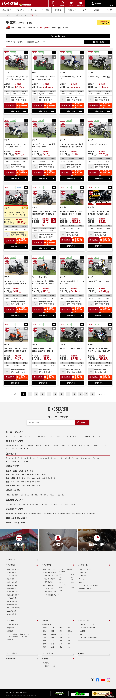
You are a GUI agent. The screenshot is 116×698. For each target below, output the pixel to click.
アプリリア (74, 577)
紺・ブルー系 (34, 458)
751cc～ (52, 495)
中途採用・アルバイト (50, 666)
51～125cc (15, 495)
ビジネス (103, 445)
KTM (74, 436)
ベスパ (87, 436)
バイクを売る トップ (50, 569)
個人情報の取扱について (20, 692)
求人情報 (109, 10)
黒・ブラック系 (11, 458)
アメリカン (65, 445)
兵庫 (27, 482)
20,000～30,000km (49, 513)
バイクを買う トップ (14, 569)
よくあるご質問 (48, 588)
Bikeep (81, 579)
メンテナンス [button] (83, 565)
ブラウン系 (96, 458)
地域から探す (24, 15)
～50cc (8, 495)
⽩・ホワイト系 (23, 458)
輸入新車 (16, 523)
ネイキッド (56, 445)
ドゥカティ (51, 436)
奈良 (33, 482)
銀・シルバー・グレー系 (59, 458)
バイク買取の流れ (49, 579)
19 (92, 394)
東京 (38, 474)
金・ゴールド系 (11, 461)
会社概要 (82, 631)
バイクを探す (11, 572)
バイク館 (8, 15)
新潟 (23, 478)
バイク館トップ (11, 559)
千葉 (33, 474)
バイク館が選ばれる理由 (87, 628)
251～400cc (34, 495)
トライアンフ (66, 436)
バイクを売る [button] (47, 565)
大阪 (22, 482)
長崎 (33, 485)
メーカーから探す (13, 575)
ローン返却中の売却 (49, 585)
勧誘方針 (8, 692)
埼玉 (27, 474)
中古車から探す (12, 598)
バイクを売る (19, 10)
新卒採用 (46, 663)
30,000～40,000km (64, 513)
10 (80, 394)
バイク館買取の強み (49, 572)
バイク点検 (83, 572)
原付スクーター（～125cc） (15, 445)
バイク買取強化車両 (49, 592)
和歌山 (39, 482)
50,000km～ (91, 513)
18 (86, 394)
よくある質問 (11, 614)
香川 (18, 485)
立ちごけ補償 (11, 611)
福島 (31, 471)
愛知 (48, 478)
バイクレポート (84, 10)
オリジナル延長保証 (13, 608)
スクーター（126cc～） (34, 445)
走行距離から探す (13, 595)
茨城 (12, 474)
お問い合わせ (11, 658)
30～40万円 (36, 504)
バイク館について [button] (84, 620)
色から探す (10, 579)
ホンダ (14, 436)
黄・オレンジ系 (85, 458)
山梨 (33, 478)
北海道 (20, 471)
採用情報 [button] (45, 658)
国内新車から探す (13, 601)
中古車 (23, 523)
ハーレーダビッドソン (39, 436)
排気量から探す (12, 585)
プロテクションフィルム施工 (88, 585)
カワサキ (27, 436)
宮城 (26, 471)
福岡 (28, 485)
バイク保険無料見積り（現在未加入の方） (19, 634)
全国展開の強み (48, 582)
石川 (28, 478)
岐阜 (38, 478)
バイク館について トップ (87, 624)
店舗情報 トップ (47, 624)
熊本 (38, 485)
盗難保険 (10, 639)
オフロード (95, 445)
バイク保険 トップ (13, 624)
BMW (59, 436)
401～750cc (44, 495)
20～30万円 (27, 504)
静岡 (43, 478)
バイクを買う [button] (11, 565)
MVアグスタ (74, 585)
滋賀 (12, 482)
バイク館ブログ (71, 10)
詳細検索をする (60, 36)
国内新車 (9, 523)
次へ (100, 394)
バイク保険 (45, 10)
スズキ (20, 436)
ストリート (47, 445)
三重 (54, 478)
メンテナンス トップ (86, 569)
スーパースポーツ (76, 445)
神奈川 (44, 474)
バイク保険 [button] (10, 620)
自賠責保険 (10, 628)
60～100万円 (65, 504)
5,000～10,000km (21, 513)
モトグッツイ (96, 436)
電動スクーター (24, 449)
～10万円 (9, 504)
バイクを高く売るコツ (50, 575)
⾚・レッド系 (44, 458)
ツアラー (87, 445)
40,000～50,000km (78, 513)
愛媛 (23, 485)
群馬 (22, 474)
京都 (17, 482)
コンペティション (11, 449)
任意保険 (10, 631)
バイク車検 (83, 575)
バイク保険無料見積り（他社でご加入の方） (19, 636)
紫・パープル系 (23, 461)
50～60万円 (55, 504)
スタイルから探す (13, 582)
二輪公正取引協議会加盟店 (88, 637)
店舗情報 (58, 10)
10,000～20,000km (35, 513)
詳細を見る (15, 111)
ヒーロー (81, 436)
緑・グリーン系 (74, 458)
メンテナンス (32, 10)
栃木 (17, 474)
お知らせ (97, 10)
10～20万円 (17, 504)
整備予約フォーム (85, 588)
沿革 (80, 634)
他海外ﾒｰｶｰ (74, 587)
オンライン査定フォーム (51, 595)
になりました (102, 23)
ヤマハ (8, 436)
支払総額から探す (13, 592)
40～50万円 (45, 504)
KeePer (81, 582)
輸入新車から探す (13, 604)
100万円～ (74, 504)
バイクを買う (6, 10)
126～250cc (25, 495)
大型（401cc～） (62, 495)
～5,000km (9, 513)
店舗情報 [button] (45, 620)
